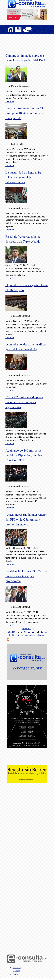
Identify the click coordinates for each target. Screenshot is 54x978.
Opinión (27, 29)
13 (42, 631)
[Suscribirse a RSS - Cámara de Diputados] (8, 640)
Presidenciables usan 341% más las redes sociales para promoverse (26, 576)
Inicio (10, 29)
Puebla (16, 974)
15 (13, 635)
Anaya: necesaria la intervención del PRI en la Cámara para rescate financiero (26, 519)
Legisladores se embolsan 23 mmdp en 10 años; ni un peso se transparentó (26, 113)
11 (33, 631)
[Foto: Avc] (16, 81)
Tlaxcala (17, 967)
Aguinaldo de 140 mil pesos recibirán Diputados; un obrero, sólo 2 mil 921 (25, 455)
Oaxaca (16, 971)
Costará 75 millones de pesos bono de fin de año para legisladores (24, 402)
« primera (26, 628)
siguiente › (30, 635)
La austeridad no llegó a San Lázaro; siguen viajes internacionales (23, 177)
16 (17, 635)
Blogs (33, 29)
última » (40, 635)
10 (29, 631)
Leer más (9, 101)
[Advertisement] (30, 41)
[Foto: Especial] (16, 427)
